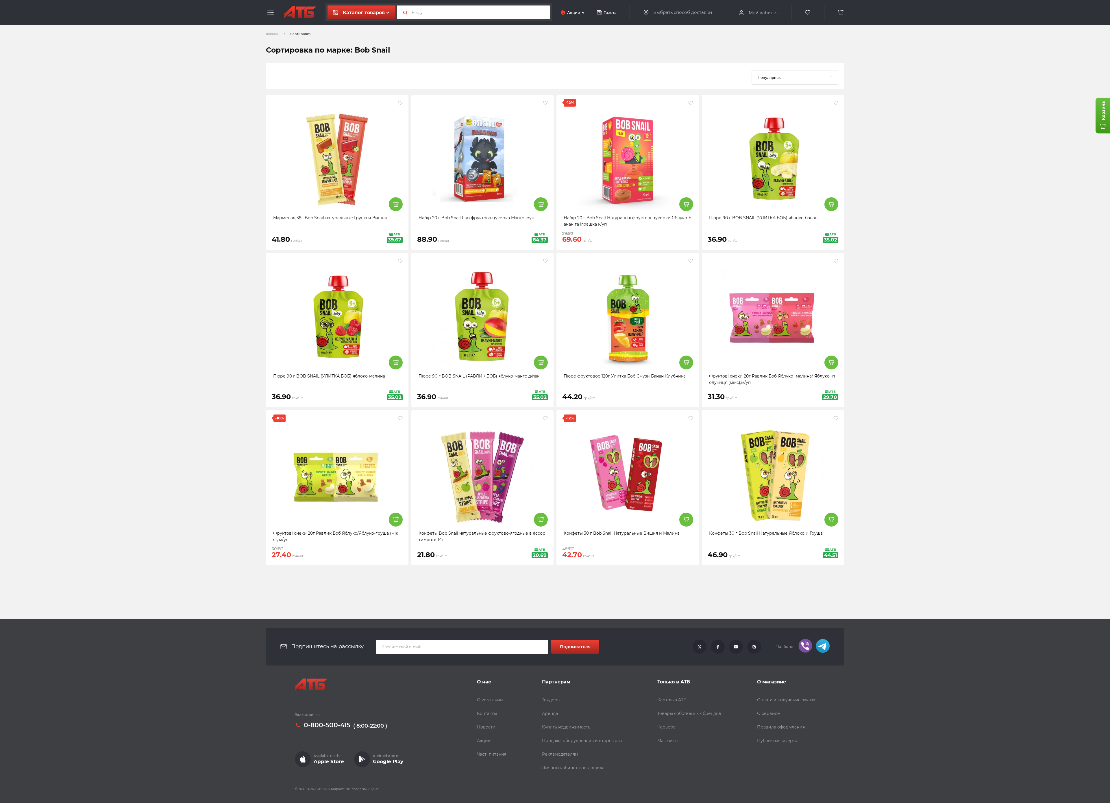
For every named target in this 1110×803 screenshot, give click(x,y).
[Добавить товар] (396, 204)
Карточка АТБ (671, 699)
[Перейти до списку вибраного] (808, 13)
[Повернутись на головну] (300, 12)
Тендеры (551, 699)
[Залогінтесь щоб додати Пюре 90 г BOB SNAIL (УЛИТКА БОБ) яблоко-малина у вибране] (400, 261)
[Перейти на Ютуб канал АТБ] (736, 647)
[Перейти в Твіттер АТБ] (699, 647)
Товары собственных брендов (689, 713)
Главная (272, 34)
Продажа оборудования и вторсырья (582, 740)
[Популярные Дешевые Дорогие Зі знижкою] (795, 76)
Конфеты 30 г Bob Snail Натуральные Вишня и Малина (622, 533)
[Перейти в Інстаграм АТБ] (754, 647)
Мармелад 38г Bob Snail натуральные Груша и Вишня (330, 217)
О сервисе (768, 713)
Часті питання (491, 754)
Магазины (667, 740)
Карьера (666, 727)
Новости (486, 727)
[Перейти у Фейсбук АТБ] (718, 647)
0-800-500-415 (327, 725)
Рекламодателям (560, 754)
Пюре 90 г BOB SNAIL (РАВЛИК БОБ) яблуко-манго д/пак (479, 376)
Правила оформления (781, 727)
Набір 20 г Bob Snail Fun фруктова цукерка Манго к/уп (476, 217)
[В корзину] (841, 13)
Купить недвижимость (566, 727)
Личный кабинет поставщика (573, 767)
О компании (490, 699)
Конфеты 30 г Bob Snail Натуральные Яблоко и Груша (766, 533)
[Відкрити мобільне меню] (270, 12)
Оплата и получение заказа (786, 699)
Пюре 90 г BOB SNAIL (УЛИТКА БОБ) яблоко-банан (763, 217)
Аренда (550, 713)
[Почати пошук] (403, 12)
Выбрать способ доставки (682, 12)
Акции (484, 740)
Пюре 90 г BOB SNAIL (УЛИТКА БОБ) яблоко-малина (329, 376)
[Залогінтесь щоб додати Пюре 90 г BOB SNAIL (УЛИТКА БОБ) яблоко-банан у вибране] (835, 103)
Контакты (487, 713)
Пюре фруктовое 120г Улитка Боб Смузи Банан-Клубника (625, 376)
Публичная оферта (777, 740)
